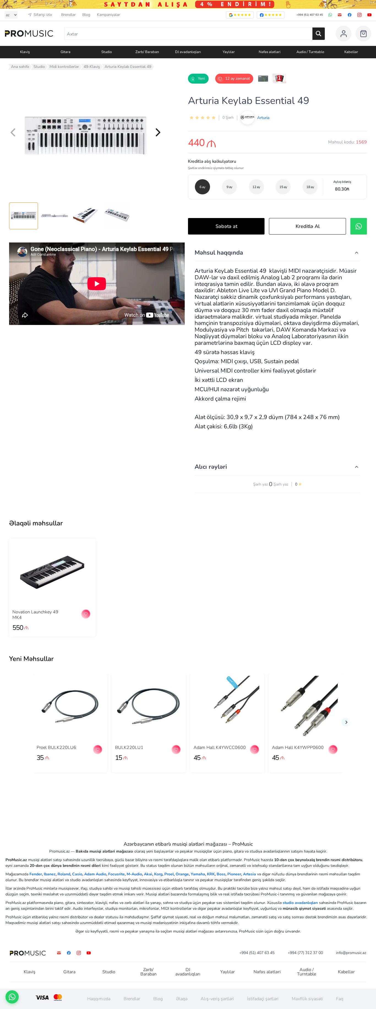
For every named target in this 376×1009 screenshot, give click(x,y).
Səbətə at (226, 226)
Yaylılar (227, 972)
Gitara (69, 972)
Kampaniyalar (108, 15)
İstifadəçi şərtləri (263, 999)
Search (318, 33)
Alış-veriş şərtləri (217, 999)
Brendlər (68, 15)
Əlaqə (181, 999)
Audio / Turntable (306, 971)
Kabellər (346, 972)
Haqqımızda (98, 999)
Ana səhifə (20, 66)
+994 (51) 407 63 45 (309, 15)
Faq (339, 999)
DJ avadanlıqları (187, 971)
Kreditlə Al (308, 226)
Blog (86, 15)
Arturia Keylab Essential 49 (128, 66)
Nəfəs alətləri (267, 972)
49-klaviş (92, 66)
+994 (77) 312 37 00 (305, 953)
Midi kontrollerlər (64, 66)
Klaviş (30, 972)
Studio (39, 66)
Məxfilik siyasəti (307, 999)
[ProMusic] (29, 34)
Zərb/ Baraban (148, 971)
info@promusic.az (351, 953)
